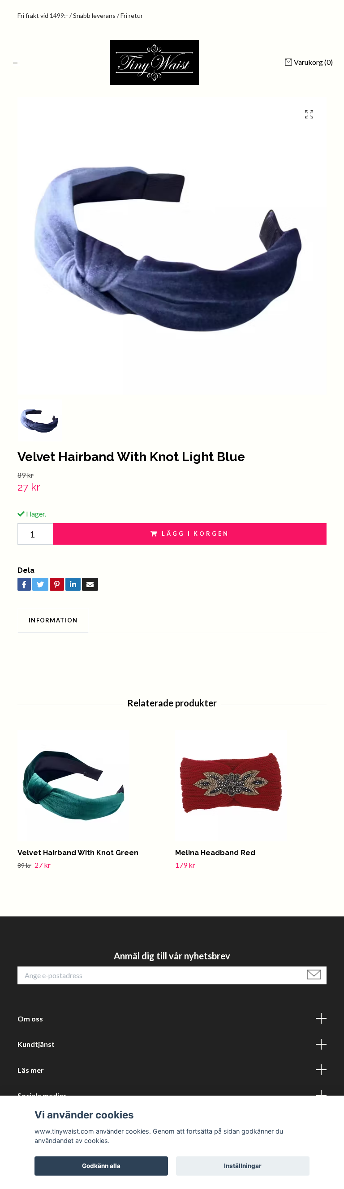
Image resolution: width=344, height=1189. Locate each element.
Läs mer (30, 1070)
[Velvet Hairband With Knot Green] (92, 785)
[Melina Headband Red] (250, 785)
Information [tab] (53, 620)
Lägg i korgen (195, 533)
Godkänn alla (101, 1165)
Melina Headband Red (215, 853)
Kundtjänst (36, 1044)
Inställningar (243, 1165)
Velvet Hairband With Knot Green (77, 853)
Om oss (30, 1018)
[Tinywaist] (154, 62)
